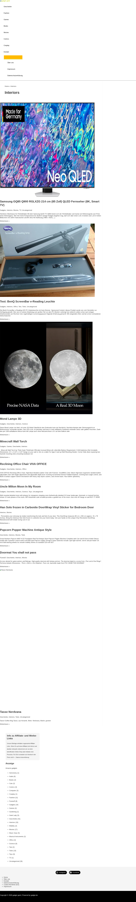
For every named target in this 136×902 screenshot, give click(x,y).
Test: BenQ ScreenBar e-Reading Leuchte (27, 301)
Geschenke (8, 6)
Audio (11, 776)
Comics (6, 39)
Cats (10, 783)
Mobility (12, 826)
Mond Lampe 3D (10, 418)
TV (20, 210)
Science (25, 424)
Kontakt (6, 52)
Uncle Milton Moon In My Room (20, 486)
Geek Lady (13, 815)
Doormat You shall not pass (18, 552)
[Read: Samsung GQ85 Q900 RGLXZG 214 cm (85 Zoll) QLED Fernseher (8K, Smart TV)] (47, 196)
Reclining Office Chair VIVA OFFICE (23, 463)
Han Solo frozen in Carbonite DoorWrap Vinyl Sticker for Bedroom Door (47, 507)
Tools (24, 307)
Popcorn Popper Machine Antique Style (26, 529)
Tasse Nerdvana (10, 711)
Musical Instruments (16, 836)
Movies (6, 32)
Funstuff (3, 558)
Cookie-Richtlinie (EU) (11, 885)
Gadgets (3, 210)
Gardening (12, 812)
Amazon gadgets (11, 768)
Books (6, 26)
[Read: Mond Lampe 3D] (46, 414)
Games (6, 19)
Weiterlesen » (5, 221)
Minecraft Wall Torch (13, 441)
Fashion (6, 13)
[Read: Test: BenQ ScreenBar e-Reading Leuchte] (47, 296)
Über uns (10, 62)
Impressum (11, 69)
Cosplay (6, 45)
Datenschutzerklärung (15, 75)
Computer (12, 790)
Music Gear (13, 833)
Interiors (9, 210)
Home (7, 86)
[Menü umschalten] (13, 57)
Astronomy (13, 773)
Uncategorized (27, 210)
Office (15, 307)
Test (20, 307)
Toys (30, 492)
